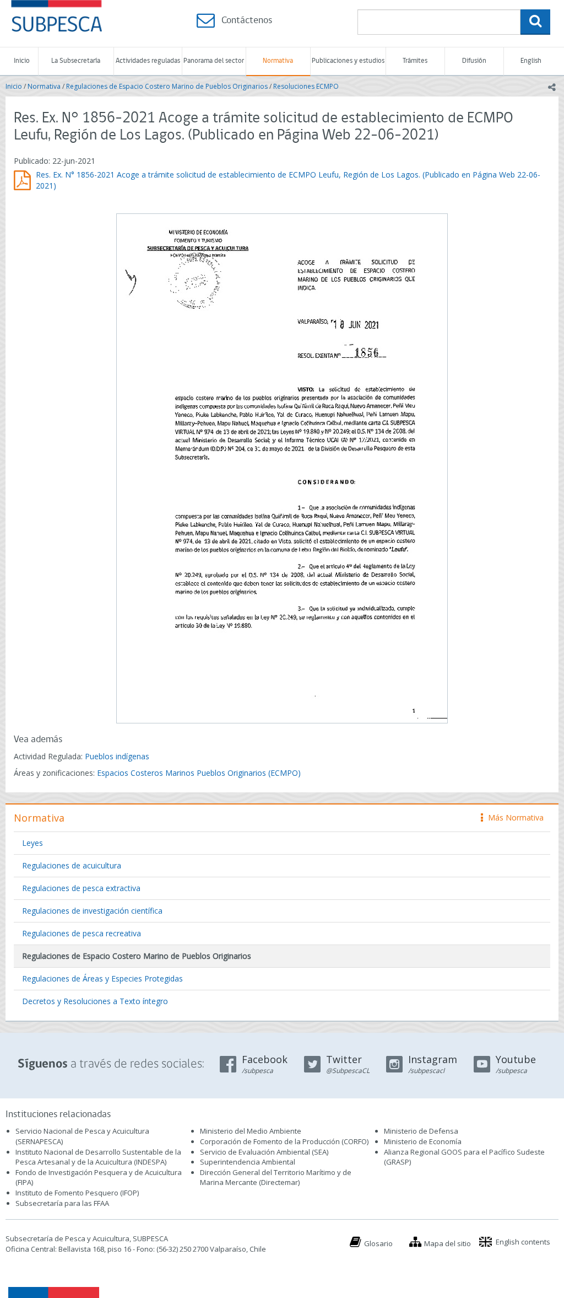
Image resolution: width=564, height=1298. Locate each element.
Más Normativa (513, 817)
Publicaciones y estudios (348, 61)
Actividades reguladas (148, 61)
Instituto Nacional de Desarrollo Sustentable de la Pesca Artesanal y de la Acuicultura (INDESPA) (98, 1157)
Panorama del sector (213, 61)
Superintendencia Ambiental (247, 1162)
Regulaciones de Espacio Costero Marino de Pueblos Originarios (167, 86)
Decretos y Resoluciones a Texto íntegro (95, 1001)
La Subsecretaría (75, 61)
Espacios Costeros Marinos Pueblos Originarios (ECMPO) (199, 773)
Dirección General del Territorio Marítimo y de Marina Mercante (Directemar (275, 1177)
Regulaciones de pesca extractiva (81, 888)
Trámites (415, 61)
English (530, 61)
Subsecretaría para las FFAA (62, 1203)
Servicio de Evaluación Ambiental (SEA (263, 1152)
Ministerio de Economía (423, 1141)
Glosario (378, 1243)
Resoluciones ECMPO (306, 86)
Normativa (278, 61)
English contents (523, 1242)
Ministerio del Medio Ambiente (250, 1131)
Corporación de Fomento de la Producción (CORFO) (284, 1141)
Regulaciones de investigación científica (92, 910)
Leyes (32, 843)
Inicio (22, 61)
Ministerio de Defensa (421, 1131)
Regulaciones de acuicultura (71, 865)
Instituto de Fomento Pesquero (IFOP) (77, 1193)
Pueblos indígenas (117, 756)
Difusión (474, 61)
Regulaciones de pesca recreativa (81, 933)
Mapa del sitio (447, 1243)
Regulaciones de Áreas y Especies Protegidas (102, 978)
